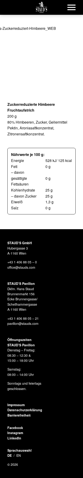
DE (9, 455)
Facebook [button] (15, 427)
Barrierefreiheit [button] (19, 415)
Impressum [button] (16, 404)
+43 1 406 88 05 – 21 (23, 318)
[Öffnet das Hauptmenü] (71, 7)
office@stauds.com (21, 267)
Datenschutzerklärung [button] (24, 410)
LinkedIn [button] (14, 438)
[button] (41, 7)
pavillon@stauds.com (23, 323)
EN (18, 455)
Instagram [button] (15, 432)
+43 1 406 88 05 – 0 (22, 262)
